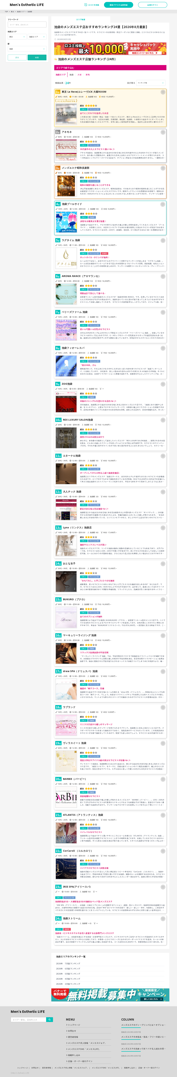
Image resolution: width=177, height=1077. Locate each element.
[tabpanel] (110, 512)
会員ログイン (152, 5)
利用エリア (12, 31)
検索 (37, 57)
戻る (17, 57)
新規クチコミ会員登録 (119, 5)
